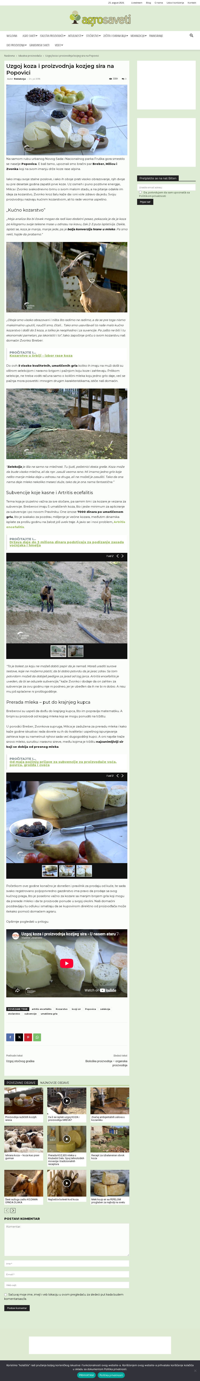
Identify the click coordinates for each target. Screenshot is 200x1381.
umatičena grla (49, 1013)
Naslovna (12, 36)
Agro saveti (29, 36)
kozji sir (76, 1009)
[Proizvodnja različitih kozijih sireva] (23, 1101)
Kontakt (192, 2)
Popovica (90, 1009)
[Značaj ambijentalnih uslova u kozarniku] (109, 1101)
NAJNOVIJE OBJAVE (54, 1083)
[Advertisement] (166, 85)
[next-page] (13, 1210)
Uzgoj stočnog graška (20, 1061)
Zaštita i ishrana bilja (114, 36)
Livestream (136, 2)
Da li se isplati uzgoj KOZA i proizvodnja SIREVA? (63, 1118)
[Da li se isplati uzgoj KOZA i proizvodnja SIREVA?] (66, 1101)
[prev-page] (6, 1210)
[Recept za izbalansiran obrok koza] (109, 1139)
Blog (148, 2)
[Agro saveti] (100, 18)
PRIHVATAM (86, 1375)
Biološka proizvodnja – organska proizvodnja (106, 1063)
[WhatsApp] (37, 1037)
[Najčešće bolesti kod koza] (66, 1183)
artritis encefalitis (42, 1009)
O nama (159, 2)
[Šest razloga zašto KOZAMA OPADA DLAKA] (23, 1183)
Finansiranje (156, 36)
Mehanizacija (138, 36)
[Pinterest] (28, 1037)
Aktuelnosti (74, 36)
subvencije (30, 1013)
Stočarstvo (92, 36)
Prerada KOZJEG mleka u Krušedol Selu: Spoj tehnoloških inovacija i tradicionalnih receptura (66, 1160)
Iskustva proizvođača (51, 36)
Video (58, 45)
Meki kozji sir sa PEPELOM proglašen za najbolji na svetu (108, 1201)
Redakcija (20, 78)
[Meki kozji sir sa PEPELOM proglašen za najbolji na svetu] (109, 1183)
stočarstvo (14, 1013)
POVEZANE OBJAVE (21, 1083)
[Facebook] (10, 1037)
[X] (19, 1037)
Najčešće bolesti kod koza (63, 1199)
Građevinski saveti (39, 45)
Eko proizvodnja (16, 45)
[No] (195, 1371)
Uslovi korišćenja (175, 2)
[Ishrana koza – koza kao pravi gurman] (23, 1139)
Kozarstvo (62, 1009)
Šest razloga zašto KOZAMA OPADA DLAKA (21, 1201)
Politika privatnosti (111, 1375)
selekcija (105, 1009)
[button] (191, 36)
